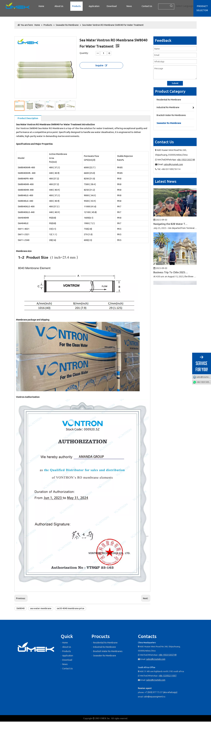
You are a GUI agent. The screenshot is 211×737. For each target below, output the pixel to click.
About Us (66, 647)
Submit (175, 83)
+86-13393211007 (167, 675)
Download (67, 660)
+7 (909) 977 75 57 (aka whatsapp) (161, 692)
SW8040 (20, 608)
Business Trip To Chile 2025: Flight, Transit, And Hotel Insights (170, 259)
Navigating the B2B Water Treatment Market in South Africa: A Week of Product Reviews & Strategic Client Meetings (170, 211)
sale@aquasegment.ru (154, 696)
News (65, 664)
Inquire (99, 65)
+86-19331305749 (186, 159)
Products (66, 651)
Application (67, 655)
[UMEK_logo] (18, 6)
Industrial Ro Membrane (104, 647)
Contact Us (67, 668)
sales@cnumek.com (173, 164)
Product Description (28, 118)
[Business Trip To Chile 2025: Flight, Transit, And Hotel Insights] (175, 251)
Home (65, 642)
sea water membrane (40, 608)
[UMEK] (36, 647)
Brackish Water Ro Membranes (107, 651)
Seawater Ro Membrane (104, 655)
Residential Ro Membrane (105, 642)
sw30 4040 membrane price (70, 608)
